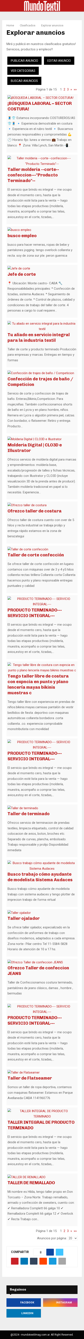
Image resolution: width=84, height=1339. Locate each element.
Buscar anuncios (24, 81)
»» (75, 89)
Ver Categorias (23, 70)
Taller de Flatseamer (30, 1078)
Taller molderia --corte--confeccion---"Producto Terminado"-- (33, 175)
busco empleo (22, 235)
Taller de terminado (29, 813)
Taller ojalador (24, 918)
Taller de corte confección (36, 554)
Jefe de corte (22, 274)
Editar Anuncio (59, 60)
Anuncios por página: (52, 1238)
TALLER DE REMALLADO (31, 1182)
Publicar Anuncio (24, 60)
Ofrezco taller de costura (35, 511)
